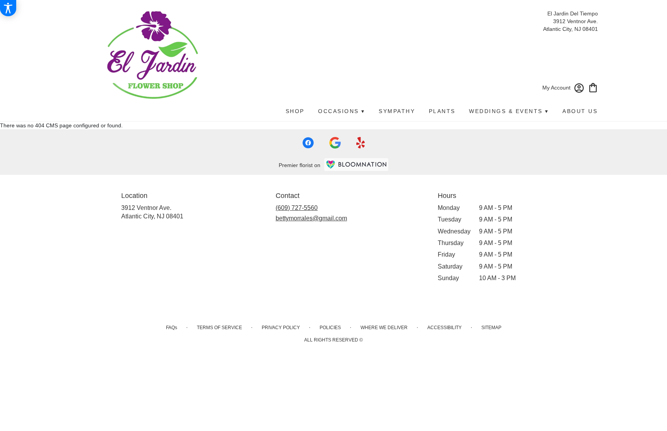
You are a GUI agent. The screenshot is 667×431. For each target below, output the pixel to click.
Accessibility (444, 327)
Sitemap (491, 327)
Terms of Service (219, 327)
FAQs (171, 327)
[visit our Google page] (335, 143)
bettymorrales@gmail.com (311, 218)
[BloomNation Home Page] (356, 164)
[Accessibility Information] (8, 8)
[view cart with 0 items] (593, 87)
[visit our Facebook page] (308, 143)
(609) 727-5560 (297, 208)
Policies (330, 327)
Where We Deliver (384, 327)
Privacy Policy (281, 327)
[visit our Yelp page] (361, 143)
